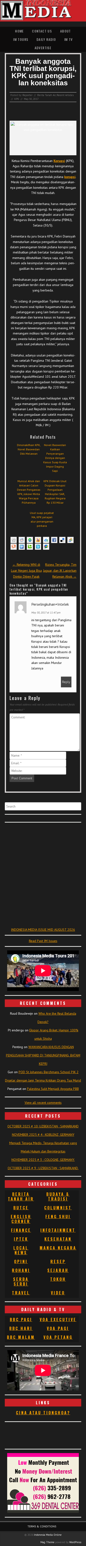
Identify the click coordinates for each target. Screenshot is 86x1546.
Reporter (27, 95)
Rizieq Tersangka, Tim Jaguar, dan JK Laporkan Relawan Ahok (59, 570)
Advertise (43, 47)
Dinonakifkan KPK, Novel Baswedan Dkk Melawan (29, 449)
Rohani (21, 1270)
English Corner (21, 1219)
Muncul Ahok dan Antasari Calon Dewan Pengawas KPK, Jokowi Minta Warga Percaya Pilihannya (28, 491)
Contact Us (42, 30)
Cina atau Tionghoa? (43, 1413)
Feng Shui (58, 1216)
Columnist (58, 1208)
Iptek (21, 1239)
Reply (66, 682)
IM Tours (20, 39)
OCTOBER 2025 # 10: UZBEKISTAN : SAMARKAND (43, 1126)
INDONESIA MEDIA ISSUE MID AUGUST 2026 (43, 929)
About (65, 30)
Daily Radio (46, 39)
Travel (21, 1293)
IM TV (68, 39)
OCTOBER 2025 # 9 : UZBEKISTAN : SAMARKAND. (43, 1168)
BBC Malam (21, 1337)
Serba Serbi (21, 1281)
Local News (20, 1250)
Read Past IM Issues (43, 941)
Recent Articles (65, 95)
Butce (21, 1208)
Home (19, 30)
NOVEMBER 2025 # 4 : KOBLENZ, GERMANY (43, 1134)
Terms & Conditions (41, 1526)
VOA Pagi (58, 1328)
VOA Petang (58, 1337)
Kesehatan (58, 1239)
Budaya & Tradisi (58, 1196)
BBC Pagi (21, 1319)
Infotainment (57, 1230)
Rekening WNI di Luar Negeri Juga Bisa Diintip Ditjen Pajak (26, 570)
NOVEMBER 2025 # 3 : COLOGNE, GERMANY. (43, 1160)
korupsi (69, 177)
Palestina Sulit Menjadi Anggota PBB (53, 1089)
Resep (58, 1261)
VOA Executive (58, 1319)
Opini (21, 1261)
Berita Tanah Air (46, 95)
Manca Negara (58, 1248)
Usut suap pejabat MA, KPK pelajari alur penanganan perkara (42, 519)
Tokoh (58, 1279)
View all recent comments (43, 1102)
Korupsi (59, 161)
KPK (16, 99)
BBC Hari (20, 1328)
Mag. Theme (47, 1542)
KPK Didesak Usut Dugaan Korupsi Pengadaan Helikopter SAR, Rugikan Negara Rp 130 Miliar (54, 491)
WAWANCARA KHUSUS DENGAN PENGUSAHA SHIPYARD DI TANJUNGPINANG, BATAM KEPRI (43, 1055)
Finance (21, 1230)
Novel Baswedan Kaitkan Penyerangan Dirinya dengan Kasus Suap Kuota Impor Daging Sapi (55, 458)
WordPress (75, 1542)
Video (58, 1293)
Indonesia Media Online (48, 1534)
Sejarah (58, 1270)
